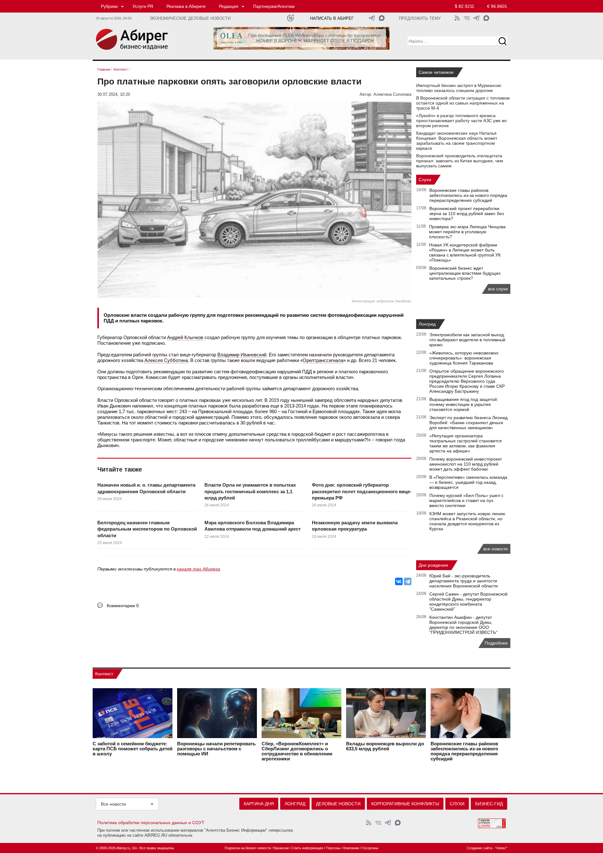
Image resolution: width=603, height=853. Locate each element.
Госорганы (370, 848)
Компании (351, 848)
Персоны (333, 848)
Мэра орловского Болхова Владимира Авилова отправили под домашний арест (252, 526)
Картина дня (259, 803)
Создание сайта (479, 848)
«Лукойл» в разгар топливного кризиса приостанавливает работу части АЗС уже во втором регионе (461, 120)
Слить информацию (307, 848)
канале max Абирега (198, 568)
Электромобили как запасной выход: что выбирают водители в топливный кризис (467, 339)
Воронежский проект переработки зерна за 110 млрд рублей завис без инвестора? (466, 213)
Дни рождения (433, 565)
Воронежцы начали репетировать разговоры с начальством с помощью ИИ (216, 748)
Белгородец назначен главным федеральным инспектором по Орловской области (147, 529)
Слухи (425, 179)
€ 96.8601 (497, 6)
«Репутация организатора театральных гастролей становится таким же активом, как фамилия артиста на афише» (465, 443)
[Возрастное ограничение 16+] (290, 18)
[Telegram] (407, 581)
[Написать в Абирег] (381, 18)
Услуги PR (143, 6)
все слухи (498, 288)
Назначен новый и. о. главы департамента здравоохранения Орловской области (146, 488)
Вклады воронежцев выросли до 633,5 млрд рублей (385, 746)
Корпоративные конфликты (405, 803)
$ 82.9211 (464, 6)
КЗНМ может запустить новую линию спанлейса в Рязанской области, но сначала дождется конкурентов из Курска (467, 521)
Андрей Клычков (185, 337)
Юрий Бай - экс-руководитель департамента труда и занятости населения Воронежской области (463, 580)
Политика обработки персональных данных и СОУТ (150, 822)
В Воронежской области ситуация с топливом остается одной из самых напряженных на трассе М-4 (463, 103)
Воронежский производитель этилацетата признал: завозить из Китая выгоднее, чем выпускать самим (459, 160)
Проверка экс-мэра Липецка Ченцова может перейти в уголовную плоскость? (467, 231)
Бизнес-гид (489, 803)
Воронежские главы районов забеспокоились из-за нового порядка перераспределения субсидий (468, 195)
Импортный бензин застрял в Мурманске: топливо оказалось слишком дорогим (459, 88)
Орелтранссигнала (323, 360)
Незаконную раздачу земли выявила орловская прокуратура (355, 526)
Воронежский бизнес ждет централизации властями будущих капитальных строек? (465, 273)
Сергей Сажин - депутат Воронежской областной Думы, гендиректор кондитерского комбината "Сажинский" (468, 601)
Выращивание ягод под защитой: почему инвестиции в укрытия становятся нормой (463, 404)
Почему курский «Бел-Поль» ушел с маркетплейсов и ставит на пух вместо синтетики (466, 500)
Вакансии (281, 848)
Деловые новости (338, 803)
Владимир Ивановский (241, 354)
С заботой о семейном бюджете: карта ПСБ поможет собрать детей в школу (132, 748)
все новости (495, 548)
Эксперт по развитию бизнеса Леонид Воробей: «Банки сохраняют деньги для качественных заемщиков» (468, 422)
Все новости (113, 804)
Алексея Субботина (166, 360)
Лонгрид (427, 324)
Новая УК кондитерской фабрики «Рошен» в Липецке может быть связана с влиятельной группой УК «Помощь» (465, 252)
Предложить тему (420, 18)
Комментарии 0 (123, 605)
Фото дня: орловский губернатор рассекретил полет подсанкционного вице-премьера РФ (361, 491)
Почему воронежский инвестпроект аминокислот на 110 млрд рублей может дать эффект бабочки (465, 464)
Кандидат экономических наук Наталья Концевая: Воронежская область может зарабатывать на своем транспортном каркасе (456, 141)
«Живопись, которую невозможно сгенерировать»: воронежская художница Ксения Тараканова (463, 357)
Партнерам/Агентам (274, 6)
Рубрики (109, 6)
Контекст (104, 673)
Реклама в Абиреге (186, 6)
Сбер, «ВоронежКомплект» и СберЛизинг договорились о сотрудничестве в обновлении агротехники (297, 751)
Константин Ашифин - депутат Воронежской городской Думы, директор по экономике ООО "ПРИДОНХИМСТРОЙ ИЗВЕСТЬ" (463, 625)
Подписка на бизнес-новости (248, 848)
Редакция (228, 6)
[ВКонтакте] (399, 581)
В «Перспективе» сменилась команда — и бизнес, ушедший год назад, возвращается (468, 482)
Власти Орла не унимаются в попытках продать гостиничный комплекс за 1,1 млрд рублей (250, 491)
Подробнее (496, 642)
